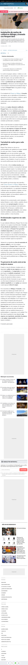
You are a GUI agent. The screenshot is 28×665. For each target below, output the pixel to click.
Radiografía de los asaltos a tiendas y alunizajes (13, 1)
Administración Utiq (6, 641)
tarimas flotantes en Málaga (11, 184)
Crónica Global (4, 606)
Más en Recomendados (9, 524)
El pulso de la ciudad (6, 586)
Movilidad (3, 582)
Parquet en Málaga (15, 93)
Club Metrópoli (4, 621)
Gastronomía (4, 590)
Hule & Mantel (4, 619)
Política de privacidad (6, 637)
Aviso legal (3, 635)
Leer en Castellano (4, 5)
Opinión (3, 595)
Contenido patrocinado (12, 50)
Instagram (3, 653)
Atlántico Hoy (4, 615)
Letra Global (4, 613)
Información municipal (6, 597)
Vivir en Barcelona (5, 584)
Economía (3, 592)
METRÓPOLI (3, 53)
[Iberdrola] (20, 8)
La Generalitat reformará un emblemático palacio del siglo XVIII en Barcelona (12, 69)
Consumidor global (5, 617)
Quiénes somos (4, 629)
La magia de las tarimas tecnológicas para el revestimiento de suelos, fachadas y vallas (13, 59)
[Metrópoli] (14, 3)
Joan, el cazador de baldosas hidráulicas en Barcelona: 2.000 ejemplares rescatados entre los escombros (14, 65)
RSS (2, 633)
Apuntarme (23, 469)
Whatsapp (3, 659)
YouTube (3, 657)
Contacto (3, 631)
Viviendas (5, 50)
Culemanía (3, 611)
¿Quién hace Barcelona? (6, 588)
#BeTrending (4, 599)
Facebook (3, 651)
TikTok (2, 655)
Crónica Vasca (4, 608)
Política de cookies (5, 639)
